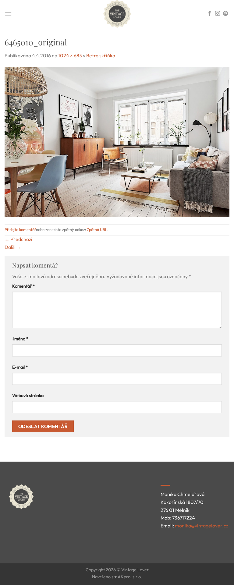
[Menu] (8, 13)
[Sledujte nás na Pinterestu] (225, 13)
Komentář (23, 286)
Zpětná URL (97, 229)
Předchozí (18, 239)
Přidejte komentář (20, 229)
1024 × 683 (70, 55)
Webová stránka (28, 395)
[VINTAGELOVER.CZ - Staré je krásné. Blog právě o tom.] (117, 14)
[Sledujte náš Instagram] (217, 13)
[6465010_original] (117, 141)
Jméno (20, 339)
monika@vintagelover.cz (201, 526)
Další (13, 247)
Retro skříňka (100, 55)
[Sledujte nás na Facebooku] (209, 13)
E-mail (20, 367)
